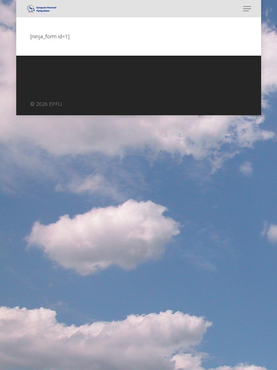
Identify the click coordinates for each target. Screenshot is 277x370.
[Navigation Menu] (247, 8)
